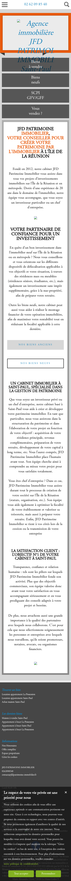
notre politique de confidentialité (21, 864)
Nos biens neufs (35, 363)
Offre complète (9, 750)
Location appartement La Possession (18, 694)
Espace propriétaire (11, 753)
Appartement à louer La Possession (18, 722)
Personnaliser (48, 873)
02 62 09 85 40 (35, 4)
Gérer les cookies (9, 757)
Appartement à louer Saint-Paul (16, 726)
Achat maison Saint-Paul (13, 702)
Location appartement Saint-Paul (17, 698)
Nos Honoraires (9, 746)
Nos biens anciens (36, 344)
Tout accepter (21, 873)
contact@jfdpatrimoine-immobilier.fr (19, 775)
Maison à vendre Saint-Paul (14, 718)
